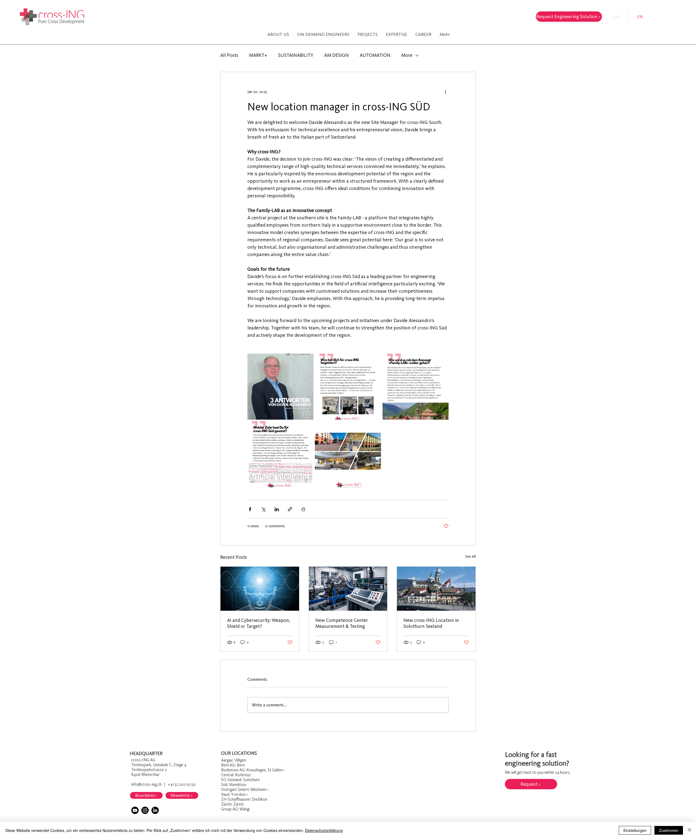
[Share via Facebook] (250, 509)
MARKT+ (258, 55)
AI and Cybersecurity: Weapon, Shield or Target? (258, 623)
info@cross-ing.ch (146, 784)
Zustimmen (668, 830)
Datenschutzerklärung (324, 830)
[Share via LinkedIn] (276, 509)
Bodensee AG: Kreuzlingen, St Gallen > (253, 770)
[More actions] (445, 91)
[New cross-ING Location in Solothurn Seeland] (436, 589)
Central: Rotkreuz (236, 774)
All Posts (229, 55)
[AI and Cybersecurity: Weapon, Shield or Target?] (259, 589)
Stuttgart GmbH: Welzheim (243, 789)
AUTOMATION (375, 55)
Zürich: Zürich (232, 804)
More (406, 55)
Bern (225, 765)
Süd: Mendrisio (234, 784)
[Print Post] (303, 509)
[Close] (689, 830)
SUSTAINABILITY (295, 55)
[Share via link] (290, 509)
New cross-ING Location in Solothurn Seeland (431, 623)
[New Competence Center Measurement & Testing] (348, 589)
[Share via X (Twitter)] (263, 509)
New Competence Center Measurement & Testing (341, 623)
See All (470, 556)
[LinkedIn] (155, 810)
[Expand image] (280, 387)
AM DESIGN (336, 55)
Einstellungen (635, 830)
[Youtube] (135, 810)
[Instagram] (145, 810)
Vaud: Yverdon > (234, 794)
